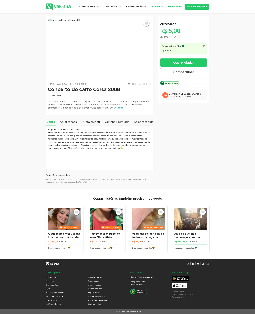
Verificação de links (53, 304)
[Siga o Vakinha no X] (203, 264)
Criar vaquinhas (52, 285)
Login (48, 289)
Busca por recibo (94, 304)
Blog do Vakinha (94, 292)
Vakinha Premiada (95, 289)
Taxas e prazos (93, 281)
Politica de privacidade (54, 296)
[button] (99, 49)
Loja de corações (94, 285)
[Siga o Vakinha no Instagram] (188, 264)
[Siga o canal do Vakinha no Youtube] (198, 264)
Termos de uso (51, 300)
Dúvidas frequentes (95, 277)
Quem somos (51, 277)
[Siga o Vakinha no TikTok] (208, 264)
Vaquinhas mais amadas (55, 292)
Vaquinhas (50, 281)
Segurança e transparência (98, 300)
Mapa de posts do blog (96, 296)
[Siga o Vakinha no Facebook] (193, 264)
